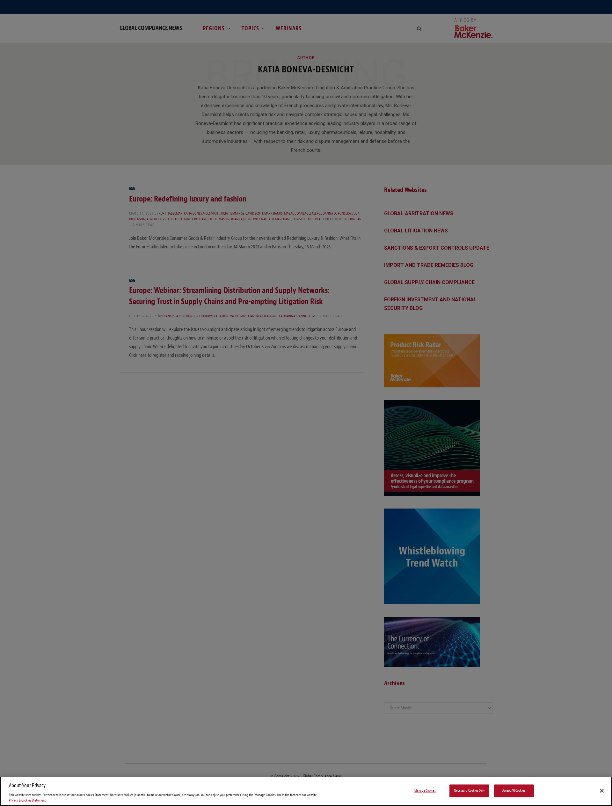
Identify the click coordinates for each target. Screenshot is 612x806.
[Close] (602, 791)
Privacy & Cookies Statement (27, 800)
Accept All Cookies (514, 790)
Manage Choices (425, 790)
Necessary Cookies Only (469, 790)
